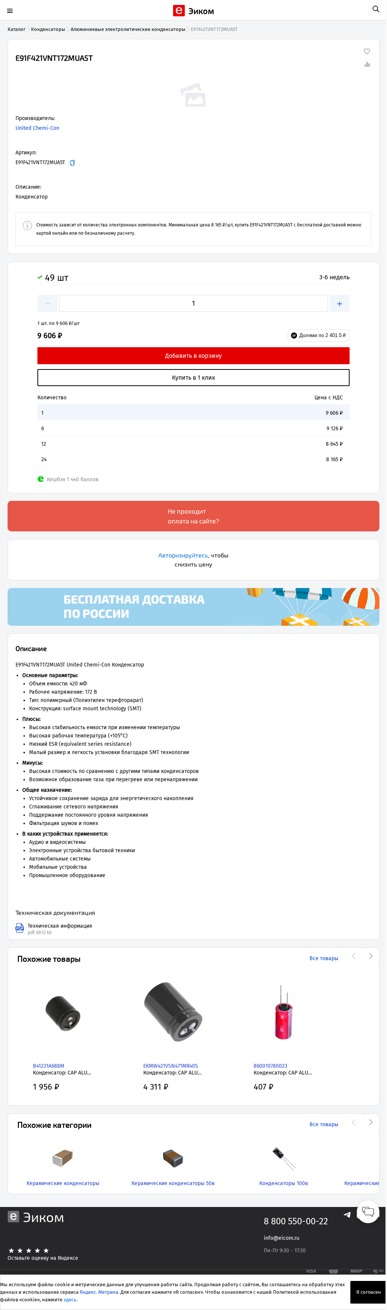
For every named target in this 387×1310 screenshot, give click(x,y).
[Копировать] (72, 163)
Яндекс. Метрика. (99, 1292)
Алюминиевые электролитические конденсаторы (128, 29)
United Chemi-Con (37, 128)
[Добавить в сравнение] (367, 64)
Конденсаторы (48, 29)
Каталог (17, 29)
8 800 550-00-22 (296, 1221)
